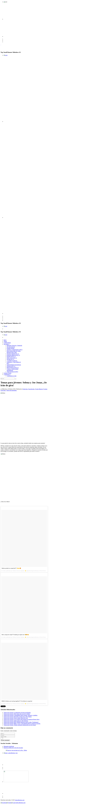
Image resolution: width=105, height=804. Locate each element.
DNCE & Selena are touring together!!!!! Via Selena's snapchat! (17, 701)
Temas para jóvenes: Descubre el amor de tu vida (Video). (18, 716)
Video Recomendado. (11, 390)
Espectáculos (31, 389)
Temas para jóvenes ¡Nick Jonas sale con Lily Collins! (17, 714)
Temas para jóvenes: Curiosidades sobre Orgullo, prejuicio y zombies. (21, 715)
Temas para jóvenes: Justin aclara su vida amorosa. (16, 720)
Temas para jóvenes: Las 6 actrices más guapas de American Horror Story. (22, 719)
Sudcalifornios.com (19, 800)
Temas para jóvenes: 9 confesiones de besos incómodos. (17, 712)
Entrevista (25, 389)
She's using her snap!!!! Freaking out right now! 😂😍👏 (15, 634)
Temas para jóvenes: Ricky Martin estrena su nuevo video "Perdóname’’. (21, 722)
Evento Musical (39, 389)
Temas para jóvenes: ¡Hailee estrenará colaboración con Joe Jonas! (20, 725)
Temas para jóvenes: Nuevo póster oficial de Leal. (16, 718)
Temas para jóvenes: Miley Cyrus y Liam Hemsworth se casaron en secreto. (22, 723)
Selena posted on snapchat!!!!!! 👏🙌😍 (11, 568)
